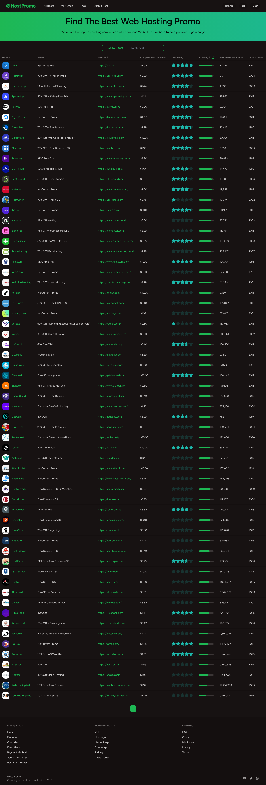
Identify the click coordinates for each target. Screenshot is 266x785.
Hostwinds (18, 478)
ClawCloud (18, 530)
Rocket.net (18, 437)
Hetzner (16, 189)
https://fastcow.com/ (110, 633)
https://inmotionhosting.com (114, 282)
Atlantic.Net (18, 468)
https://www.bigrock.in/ (111, 385)
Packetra (17, 654)
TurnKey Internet (21, 695)
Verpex (16, 323)
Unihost (16, 602)
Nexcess (17, 406)
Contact (186, 737)
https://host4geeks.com (112, 551)
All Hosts (49, 5)
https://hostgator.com (110, 199)
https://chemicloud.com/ (112, 396)
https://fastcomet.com (111, 303)
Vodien (16, 334)
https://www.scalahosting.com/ (116, 251)
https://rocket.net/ (108, 437)
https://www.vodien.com (112, 334)
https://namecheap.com (111, 86)
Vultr (14, 65)
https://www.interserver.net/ (114, 272)
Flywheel (17, 375)
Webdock (17, 458)
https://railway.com (109, 106)
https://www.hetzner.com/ (113, 189)
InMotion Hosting (21, 282)
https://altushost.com (110, 592)
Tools (83, 5)
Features (12, 737)
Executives (13, 747)
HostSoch (17, 664)
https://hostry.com (108, 581)
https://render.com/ (109, 292)
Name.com (18, 220)
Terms (185, 752)
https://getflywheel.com (111, 375)
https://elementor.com (111, 230)
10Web (15, 447)
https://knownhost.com (111, 623)
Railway (16, 106)
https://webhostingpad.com (114, 685)
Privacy (186, 747)
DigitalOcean (19, 117)
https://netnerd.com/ (110, 540)
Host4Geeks (19, 551)
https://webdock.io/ (109, 458)
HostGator (18, 199)
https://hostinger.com (110, 75)
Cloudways (18, 137)
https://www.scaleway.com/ (114, 158)
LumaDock (18, 612)
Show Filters (115, 47)
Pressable (17, 520)
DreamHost (18, 127)
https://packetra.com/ (110, 654)
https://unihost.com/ (109, 602)
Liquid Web (18, 365)
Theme (229, 5)
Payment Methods (17, 752)
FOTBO (16, 643)
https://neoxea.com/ (109, 674)
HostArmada (19, 489)
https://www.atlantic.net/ (112, 468)
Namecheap (19, 86)
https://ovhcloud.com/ (110, 168)
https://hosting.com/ (109, 313)
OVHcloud (18, 168)
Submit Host (101, 5)
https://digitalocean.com (112, 117)
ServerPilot (18, 509)
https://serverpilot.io (109, 509)
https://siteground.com (111, 179)
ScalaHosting (19, 251)
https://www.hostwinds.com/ (114, 478)
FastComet (18, 303)
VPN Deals (67, 5)
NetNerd (17, 540)
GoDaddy (17, 416)
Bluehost (17, 148)
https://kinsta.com (108, 210)
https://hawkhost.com (110, 427)
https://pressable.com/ (111, 520)
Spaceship (18, 96)
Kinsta (15, 210)
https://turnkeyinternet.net (113, 695)
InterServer (18, 272)
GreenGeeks (19, 241)
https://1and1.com (108, 571)
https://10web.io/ (107, 447)
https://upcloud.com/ (110, 344)
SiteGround (18, 179)
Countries (12, 742)
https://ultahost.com (109, 354)
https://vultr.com (107, 65)
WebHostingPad (21, 685)
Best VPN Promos (17, 762)
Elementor (17, 230)
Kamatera (17, 261)
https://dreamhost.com (111, 127)
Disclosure (188, 742)
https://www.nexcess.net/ (113, 406)
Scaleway (17, 158)
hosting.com (19, 313)
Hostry (15, 581)
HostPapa (17, 561)
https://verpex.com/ (109, 323)
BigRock (16, 385)
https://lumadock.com (110, 612)
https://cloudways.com (111, 137)
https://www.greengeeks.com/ (115, 241)
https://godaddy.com (110, 416)
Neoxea (16, 674)
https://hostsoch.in (109, 664)
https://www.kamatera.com (113, 261)
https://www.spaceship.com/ (114, 96)
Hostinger (17, 75)
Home (10, 732)
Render (16, 292)
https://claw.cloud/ (108, 530)
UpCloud (17, 344)
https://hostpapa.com (110, 561)
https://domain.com (109, 499)
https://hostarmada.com (111, 489)
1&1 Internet (18, 571)
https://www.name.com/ (112, 220)
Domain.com (19, 499)
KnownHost (18, 623)
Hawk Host (18, 427)
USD (255, 5)
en (243, 5)
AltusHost (17, 592)
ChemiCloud (19, 396)
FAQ (184, 732)
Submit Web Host (17, 757)
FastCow (17, 633)
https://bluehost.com (110, 148)
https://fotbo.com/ (108, 643)
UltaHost (17, 354)
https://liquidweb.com (110, 365)
